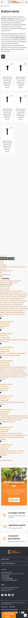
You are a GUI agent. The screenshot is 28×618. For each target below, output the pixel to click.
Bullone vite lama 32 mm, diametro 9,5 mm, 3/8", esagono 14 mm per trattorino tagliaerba (7, 81)
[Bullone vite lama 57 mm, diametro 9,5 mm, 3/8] (21, 100)
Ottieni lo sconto (14, 499)
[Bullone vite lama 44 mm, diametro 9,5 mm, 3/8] (21, 68)
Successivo (9, 284)
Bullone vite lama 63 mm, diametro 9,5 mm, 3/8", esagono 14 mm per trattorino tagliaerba (7, 145)
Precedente (3, 284)
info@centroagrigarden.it (10, 580)
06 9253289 (6, 577)
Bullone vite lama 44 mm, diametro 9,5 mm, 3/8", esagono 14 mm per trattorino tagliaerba (21, 81)
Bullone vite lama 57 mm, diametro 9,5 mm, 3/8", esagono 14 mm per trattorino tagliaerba (21, 113)
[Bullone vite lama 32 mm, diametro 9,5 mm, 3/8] (7, 68)
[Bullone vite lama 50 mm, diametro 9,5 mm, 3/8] (7, 100)
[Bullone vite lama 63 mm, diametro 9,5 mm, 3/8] (7, 132)
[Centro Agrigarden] (14, 2)
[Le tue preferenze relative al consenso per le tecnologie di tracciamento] (25, 615)
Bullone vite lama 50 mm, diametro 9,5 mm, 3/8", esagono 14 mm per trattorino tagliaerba (7, 113)
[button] (26, 2)
